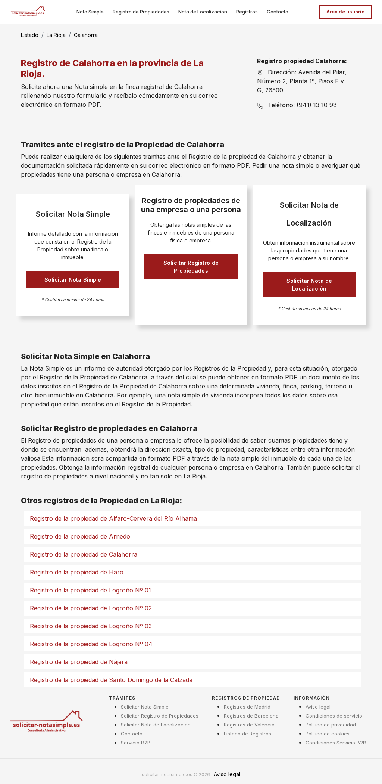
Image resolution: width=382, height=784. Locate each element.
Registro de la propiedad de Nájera (79, 662)
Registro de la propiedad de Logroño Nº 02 (91, 608)
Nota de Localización (202, 12)
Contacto (277, 12)
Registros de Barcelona (251, 716)
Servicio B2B (136, 743)
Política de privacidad (331, 725)
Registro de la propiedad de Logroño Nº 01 (90, 590)
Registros (247, 12)
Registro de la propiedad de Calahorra (83, 554)
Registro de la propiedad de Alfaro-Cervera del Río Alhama (113, 518)
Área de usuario (345, 12)
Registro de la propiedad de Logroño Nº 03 (91, 626)
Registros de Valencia (249, 725)
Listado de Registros (247, 734)
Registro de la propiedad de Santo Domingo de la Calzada (111, 680)
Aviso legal (318, 707)
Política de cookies (328, 734)
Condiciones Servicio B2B (336, 743)
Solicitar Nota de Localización (309, 285)
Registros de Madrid (247, 707)
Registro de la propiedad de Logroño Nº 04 (91, 644)
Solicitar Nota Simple (72, 279)
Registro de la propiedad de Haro (76, 572)
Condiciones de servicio (334, 716)
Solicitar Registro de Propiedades (191, 267)
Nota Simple (90, 12)
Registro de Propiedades (141, 12)
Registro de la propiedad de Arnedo (80, 536)
